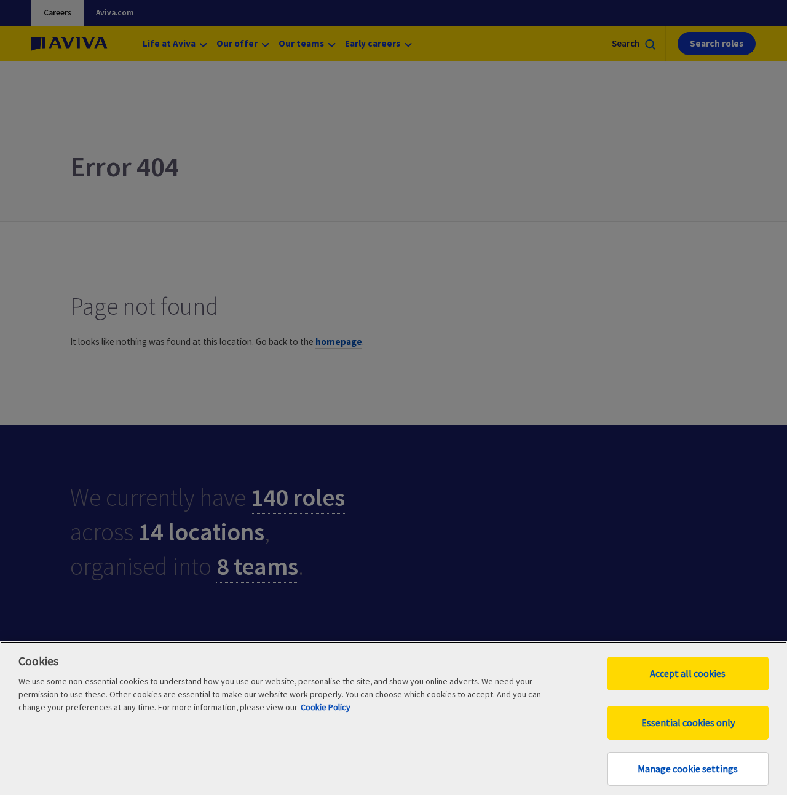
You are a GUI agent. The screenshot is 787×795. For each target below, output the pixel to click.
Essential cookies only (688, 722)
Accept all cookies (688, 673)
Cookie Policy (325, 707)
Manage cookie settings (688, 768)
